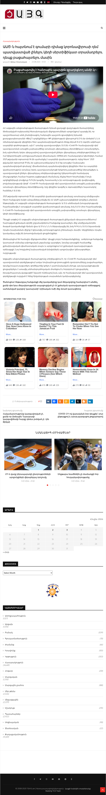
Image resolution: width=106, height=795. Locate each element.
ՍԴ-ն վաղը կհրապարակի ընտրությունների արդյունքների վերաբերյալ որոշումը (28, 475)
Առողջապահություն (15, 616)
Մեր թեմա (10, 691)
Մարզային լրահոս (54, 685)
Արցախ (9, 624)
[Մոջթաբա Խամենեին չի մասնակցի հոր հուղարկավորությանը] (78, 454)
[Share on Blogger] (84, 401)
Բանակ (54, 632)
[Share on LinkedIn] (90, 401)
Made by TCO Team (53, 791)
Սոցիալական (54, 722)
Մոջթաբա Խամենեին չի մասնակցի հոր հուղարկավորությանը (78, 475)
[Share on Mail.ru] (66, 401)
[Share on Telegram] (72, 401)
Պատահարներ (12, 714)
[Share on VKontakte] (48, 401)
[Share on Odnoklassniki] (60, 401)
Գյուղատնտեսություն (54, 638)
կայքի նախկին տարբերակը (78, 789)
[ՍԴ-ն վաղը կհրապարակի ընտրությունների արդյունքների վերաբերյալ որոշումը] (28, 454)
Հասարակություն (11, 41)
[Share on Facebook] (54, 401)
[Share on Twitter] (78, 401)
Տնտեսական (54, 728)
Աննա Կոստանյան (18, 62)
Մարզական (11, 677)
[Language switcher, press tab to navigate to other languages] (48, 2)
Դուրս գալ (77, 2)
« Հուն (6, 552)
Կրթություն (54, 656)
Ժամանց (54, 644)
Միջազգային (11, 699)
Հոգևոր (54, 671)
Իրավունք (54, 650)
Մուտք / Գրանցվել (62, 2)
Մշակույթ (54, 708)
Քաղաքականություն (15, 734)
